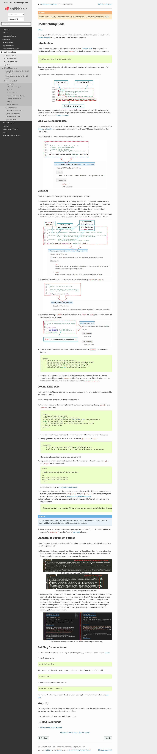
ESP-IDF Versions (8, 123)
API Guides (6, 39)
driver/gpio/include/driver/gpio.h (79, 496)
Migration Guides (8, 45)
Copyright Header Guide (13, 116)
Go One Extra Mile (12, 92)
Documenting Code (11, 81)
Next (107, 738)
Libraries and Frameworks (10, 49)
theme (59, 750)
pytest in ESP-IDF (11, 120)
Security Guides (7, 42)
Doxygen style (87, 48)
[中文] (40, 30)
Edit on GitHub (105, 4)
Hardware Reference (9, 36)
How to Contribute (10, 55)
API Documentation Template (14, 110)
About (4, 132)
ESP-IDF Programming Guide (17, 3)
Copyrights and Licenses (10, 129)
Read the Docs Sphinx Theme (80, 750)
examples (76, 532)
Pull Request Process (10, 62)
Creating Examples (11, 107)
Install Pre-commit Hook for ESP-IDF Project (17, 77)
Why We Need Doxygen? (14, 87)
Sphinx (40, 129)
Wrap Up (9, 101)
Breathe (49, 129)
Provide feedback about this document (74, 732)
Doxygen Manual (62, 115)
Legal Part (7, 65)
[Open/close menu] (1, 52)
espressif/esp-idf (44, 37)
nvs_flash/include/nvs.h (68, 487)
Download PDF (106, 750)
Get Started (6, 30)
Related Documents (10, 68)
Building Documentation (14, 98)
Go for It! (9, 90)
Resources (5, 126)
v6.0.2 (107, 17)
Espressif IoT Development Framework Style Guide (17, 72)
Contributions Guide (9, 52)
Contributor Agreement (13, 113)
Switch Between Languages (11, 135)
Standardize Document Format (15, 95)
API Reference (7, 33)
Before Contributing (10, 58)
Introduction (10, 84)
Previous (43, 738)
